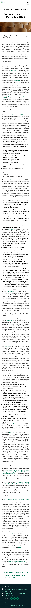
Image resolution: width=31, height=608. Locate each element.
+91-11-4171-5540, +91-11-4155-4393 (15, 593)
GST (25, 9)
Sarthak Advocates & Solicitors (17, 602)
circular (9, 320)
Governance (19, 9)
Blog (9, 604)
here (19, 547)
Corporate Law (7, 9)
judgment (10, 534)
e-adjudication (14, 70)
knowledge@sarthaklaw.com (16, 561)
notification (11, 180)
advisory (15, 199)
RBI (28, 9)
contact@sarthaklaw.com (12, 596)
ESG (14, 9)
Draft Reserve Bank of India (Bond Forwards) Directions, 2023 (15, 483)
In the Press (22, 604)
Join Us (6, 605)
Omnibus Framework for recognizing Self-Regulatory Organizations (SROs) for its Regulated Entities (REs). (15, 471)
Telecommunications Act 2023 (14, 115)
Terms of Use (21, 605)
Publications (15, 604)
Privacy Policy (13, 605)
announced (17, 80)
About (5, 604)
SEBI (15, 11)
